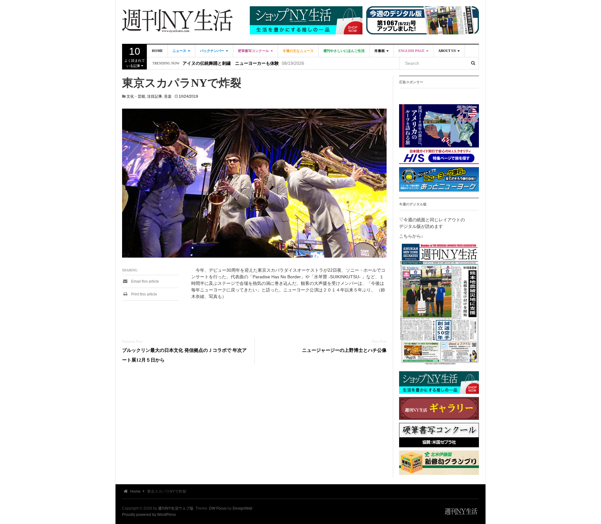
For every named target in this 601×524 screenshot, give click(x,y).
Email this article (144, 281)
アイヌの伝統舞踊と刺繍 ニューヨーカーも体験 (230, 63)
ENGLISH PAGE (411, 51)
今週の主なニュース (298, 51)
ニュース (179, 51)
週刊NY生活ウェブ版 (175, 508)
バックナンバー (212, 51)
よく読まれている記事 (134, 57)
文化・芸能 (135, 96)
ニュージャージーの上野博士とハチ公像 (344, 350)
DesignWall (242, 508)
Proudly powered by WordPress (149, 514)
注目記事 (154, 96)
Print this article (143, 294)
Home (157, 51)
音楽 (168, 96)
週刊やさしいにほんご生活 (344, 51)
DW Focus (218, 508)
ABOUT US (447, 51)
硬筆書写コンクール (254, 51)
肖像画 (380, 51)
